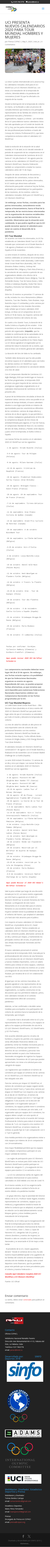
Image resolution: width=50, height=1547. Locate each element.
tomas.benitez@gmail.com (20, 1501)
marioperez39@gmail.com (20, 1512)
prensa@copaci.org (17, 1522)
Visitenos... (25, 1543)
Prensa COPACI (14, 41)
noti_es (36, 41)
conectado (27, 1299)
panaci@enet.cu (16, 1350)
